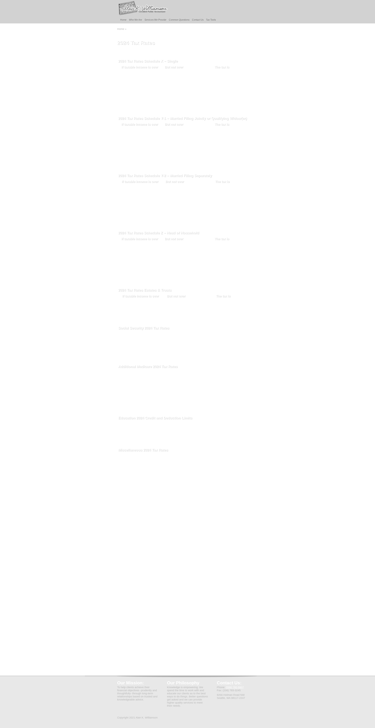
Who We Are (135, 20)
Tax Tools (211, 20)
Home (123, 20)
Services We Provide (155, 20)
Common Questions (179, 20)
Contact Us (198, 20)
